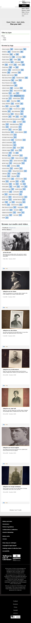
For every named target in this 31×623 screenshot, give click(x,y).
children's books (7, 88)
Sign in (23, 1)
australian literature (18, 199)
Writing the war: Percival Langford (11, 447)
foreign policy (6, 199)
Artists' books (6, 153)
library (4, 106)
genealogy (14, 165)
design (4, 181)
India (22, 184)
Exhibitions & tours (7, 178)
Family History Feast (8, 57)
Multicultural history (15, 124)
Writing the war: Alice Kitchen (10, 330)
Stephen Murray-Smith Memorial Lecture (12, 119)
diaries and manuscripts (19, 197)
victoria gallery (6, 186)
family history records (15, 194)
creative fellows (6, 90)
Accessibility (6, 551)
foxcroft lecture (19, 140)
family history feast (7, 80)
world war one (6, 191)
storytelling (15, 173)
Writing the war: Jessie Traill (9, 408)
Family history (6, 67)
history (4, 127)
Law (11, 202)
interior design (6, 215)
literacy (18, 150)
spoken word (6, 197)
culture (4, 124)
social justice (6, 116)
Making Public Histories (19, 171)
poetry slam (16, 129)
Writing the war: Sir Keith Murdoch (11, 369)
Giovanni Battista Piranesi (9, 85)
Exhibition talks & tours (8, 121)
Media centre (6, 536)
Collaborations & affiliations (10, 529)
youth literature (16, 155)
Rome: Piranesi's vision (8, 83)
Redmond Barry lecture (8, 145)
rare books (17, 88)
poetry (22, 116)
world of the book (7, 62)
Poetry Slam (15, 101)
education (18, 103)
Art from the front (7, 252)
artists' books (14, 106)
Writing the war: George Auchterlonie (12, 486)
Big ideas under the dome (9, 75)
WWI (4, 64)
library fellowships (17, 111)
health (4, 217)
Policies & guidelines (8, 526)
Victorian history (17, 98)
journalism (20, 121)
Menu (24, 5)
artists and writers (15, 127)
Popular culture (7, 59)
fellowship (14, 176)
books (18, 80)
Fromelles (5, 176)
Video (4, 37)
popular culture (6, 210)
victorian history (6, 168)
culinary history (6, 160)
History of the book (19, 90)
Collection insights (19, 49)
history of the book (20, 158)
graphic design (19, 189)
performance (16, 72)
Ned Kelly (5, 165)
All (3, 36)
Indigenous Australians (8, 212)
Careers (5, 538)
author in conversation (8, 142)
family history (6, 93)
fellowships (5, 111)
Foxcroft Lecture (18, 108)
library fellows (6, 184)
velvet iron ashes (18, 163)
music (15, 93)
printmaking (19, 62)
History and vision (7, 521)
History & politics (7, 49)
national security (16, 204)
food (15, 153)
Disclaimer (15, 604)
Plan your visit (15, 24)
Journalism (17, 210)
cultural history (6, 108)
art (16, 54)
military (21, 64)
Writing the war (18, 95)
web (4, 194)
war (15, 67)
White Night (6, 155)
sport (4, 202)
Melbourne (18, 114)
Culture (17, 59)
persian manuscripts (19, 160)
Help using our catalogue (9, 542)
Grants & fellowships (8, 532)
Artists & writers (7, 54)
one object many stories (8, 137)
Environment (6, 171)
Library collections (7, 103)
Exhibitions (6, 51)
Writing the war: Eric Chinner (9, 291)
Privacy (15, 607)
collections (5, 173)
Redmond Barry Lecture (8, 134)
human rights (6, 98)
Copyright (15, 610)
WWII (15, 116)
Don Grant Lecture (7, 158)
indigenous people (7, 140)
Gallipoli (20, 212)
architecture (6, 70)
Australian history (17, 51)
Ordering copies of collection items (12, 548)
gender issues (6, 163)
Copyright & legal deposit (9, 545)
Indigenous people (7, 189)
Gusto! (19, 147)
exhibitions (17, 168)
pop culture (13, 181)
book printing (20, 202)
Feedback (15, 601)
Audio (4, 39)
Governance (6, 524)
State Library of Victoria (8, 207)
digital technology (7, 114)
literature (12, 64)
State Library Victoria (8, 77)
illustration (5, 72)
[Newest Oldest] (9, 229)
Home (23, 8)
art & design (20, 57)
